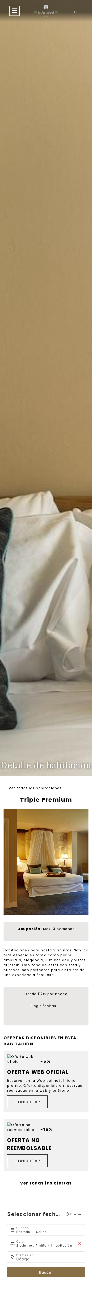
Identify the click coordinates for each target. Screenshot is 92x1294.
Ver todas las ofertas (46, 1183)
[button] (8, 862)
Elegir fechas (43, 1006)
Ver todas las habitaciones (35, 788)
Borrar (76, 1214)
